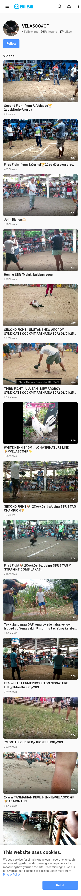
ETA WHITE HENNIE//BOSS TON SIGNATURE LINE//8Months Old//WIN (36, 685)
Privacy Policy (11, 874)
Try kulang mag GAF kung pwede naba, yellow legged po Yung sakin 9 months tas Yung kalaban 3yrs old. (40, 627)
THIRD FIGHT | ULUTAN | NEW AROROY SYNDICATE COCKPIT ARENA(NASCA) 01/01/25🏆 (39, 391)
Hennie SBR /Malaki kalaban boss (28, 275)
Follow (11, 43)
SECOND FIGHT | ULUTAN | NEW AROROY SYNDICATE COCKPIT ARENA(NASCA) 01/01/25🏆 (39, 332)
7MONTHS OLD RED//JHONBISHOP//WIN (33, 742)
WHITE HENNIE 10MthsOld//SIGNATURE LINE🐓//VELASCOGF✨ (36, 449)
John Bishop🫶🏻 (15, 219)
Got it (60, 885)
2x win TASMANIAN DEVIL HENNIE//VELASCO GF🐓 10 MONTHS (39, 799)
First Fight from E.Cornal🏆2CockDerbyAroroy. (39, 165)
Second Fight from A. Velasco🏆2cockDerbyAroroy (28, 108)
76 (42, 31)
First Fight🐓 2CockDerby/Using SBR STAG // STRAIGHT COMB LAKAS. (37, 567)
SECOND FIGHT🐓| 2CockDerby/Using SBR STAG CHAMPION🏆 (40, 508)
